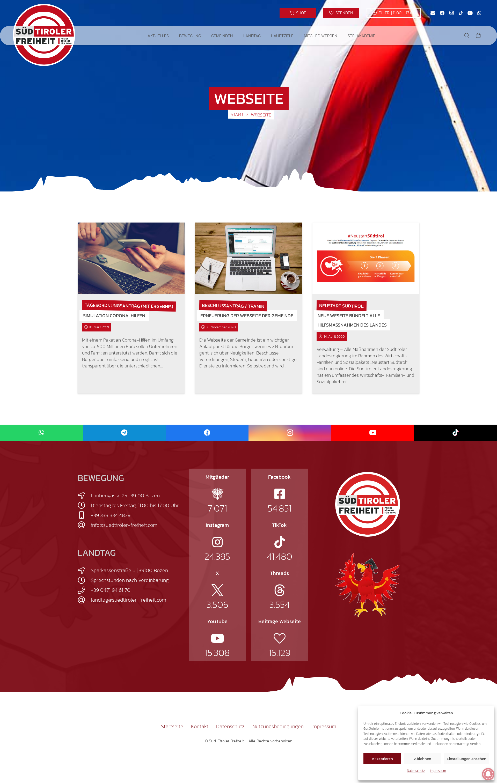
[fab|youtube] (217, 638)
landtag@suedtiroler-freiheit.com (128, 600)
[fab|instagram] (217, 542)
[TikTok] (460, 13)
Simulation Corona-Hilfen (114, 315)
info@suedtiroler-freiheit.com (124, 525)
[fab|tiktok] (279, 542)
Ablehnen (422, 759)
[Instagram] (451, 13)
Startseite (172, 726)
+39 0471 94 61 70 (110, 590)
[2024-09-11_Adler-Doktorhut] (367, 584)
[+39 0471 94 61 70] (84, 590)
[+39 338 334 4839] (84, 515)
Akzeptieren (382, 759)
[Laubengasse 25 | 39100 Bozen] (84, 495)
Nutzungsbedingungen (278, 726)
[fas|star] (217, 494)
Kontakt (199, 726)
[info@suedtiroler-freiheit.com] (84, 525)
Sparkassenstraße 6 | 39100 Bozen (129, 570)
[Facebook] (442, 13)
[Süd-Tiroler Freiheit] (367, 504)
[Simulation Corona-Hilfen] (131, 258)
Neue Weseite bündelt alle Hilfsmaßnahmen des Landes (352, 320)
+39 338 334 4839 (110, 515)
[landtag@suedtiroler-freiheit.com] (84, 600)
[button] (172, 35)
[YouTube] (470, 13)
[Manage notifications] (488, 774)
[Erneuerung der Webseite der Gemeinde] (248, 258)
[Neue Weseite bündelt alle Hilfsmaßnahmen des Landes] (365, 258)
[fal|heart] (280, 638)
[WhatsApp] (479, 13)
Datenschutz (416, 770)
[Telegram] (124, 433)
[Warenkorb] (478, 35)
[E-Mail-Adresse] (432, 13)
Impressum (438, 770)
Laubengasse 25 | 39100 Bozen (125, 495)
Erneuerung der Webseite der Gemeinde (246, 315)
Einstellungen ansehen (466, 759)
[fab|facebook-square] (279, 494)
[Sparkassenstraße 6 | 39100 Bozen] (84, 570)
